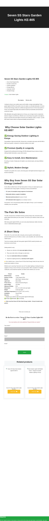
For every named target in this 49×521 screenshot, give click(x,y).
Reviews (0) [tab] (28, 100)
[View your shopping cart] (43, 3)
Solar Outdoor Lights (13, 94)
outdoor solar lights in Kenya (26, 202)
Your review (7, 325)
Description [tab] (21, 100)
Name (6, 336)
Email (6, 343)
